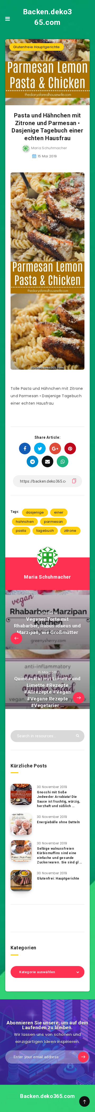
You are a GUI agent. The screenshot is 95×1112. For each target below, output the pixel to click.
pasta (21, 530)
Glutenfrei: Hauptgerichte (58, 878)
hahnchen (25, 521)
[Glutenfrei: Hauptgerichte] (21, 880)
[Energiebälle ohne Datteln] (21, 824)
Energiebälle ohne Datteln (58, 822)
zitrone (70, 530)
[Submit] (77, 736)
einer (59, 512)
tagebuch (45, 530)
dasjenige (35, 512)
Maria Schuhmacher (47, 577)
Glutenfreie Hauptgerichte (36, 46)
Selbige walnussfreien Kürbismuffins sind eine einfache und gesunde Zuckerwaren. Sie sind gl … (59, 855)
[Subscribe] (83, 1057)
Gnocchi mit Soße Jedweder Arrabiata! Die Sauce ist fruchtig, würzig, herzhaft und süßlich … (58, 799)
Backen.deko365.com (47, 17)
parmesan (53, 521)
